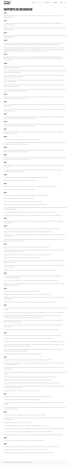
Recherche (47, 2)
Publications (39, 2)
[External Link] (14, 37)
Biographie (55, 2)
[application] (42, 3)
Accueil (33, 2)
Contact (61, 2)
